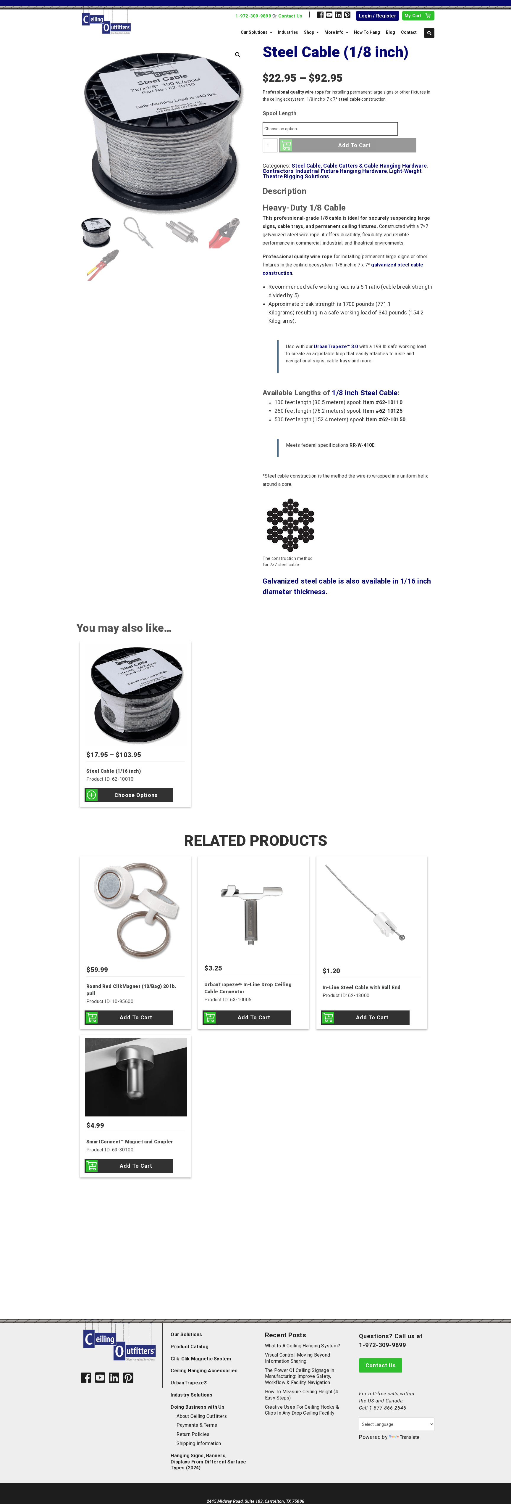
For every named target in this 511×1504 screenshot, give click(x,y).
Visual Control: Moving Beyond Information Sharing (297, 1358)
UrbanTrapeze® (189, 1383)
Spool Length (279, 113)
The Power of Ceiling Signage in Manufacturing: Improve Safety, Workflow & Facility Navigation (299, 1377)
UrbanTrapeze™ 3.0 (336, 346)
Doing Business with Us (197, 1407)
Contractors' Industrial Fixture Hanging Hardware (325, 171)
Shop (309, 32)
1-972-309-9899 (253, 16)
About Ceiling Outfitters (202, 1416)
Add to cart (354, 145)
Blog (390, 32)
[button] (237, 54)
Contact (409, 32)
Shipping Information (199, 1443)
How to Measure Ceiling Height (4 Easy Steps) (301, 1395)
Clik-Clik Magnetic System (201, 1359)
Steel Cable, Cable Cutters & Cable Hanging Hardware (359, 166)
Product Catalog (189, 1346)
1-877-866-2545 (387, 1408)
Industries (288, 32)
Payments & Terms (197, 1425)
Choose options (136, 795)
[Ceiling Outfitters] (130, 20)
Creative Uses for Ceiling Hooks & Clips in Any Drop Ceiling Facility (302, 1410)
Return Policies (193, 1434)
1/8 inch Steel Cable (364, 393)
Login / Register (377, 16)
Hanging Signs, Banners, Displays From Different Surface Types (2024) (208, 1462)
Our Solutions (254, 32)
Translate (409, 1437)
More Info (334, 32)
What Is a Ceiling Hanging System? (302, 1346)
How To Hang (367, 32)
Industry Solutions (191, 1395)
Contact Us (290, 16)
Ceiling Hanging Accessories (204, 1370)
